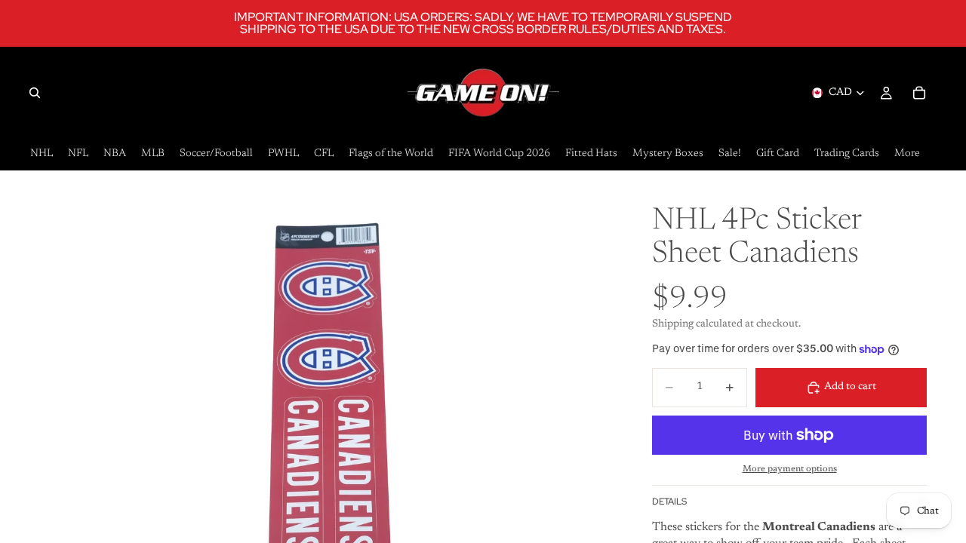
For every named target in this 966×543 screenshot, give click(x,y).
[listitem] (907, 154)
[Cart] (919, 92)
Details (669, 501)
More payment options (790, 469)
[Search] (34, 92)
